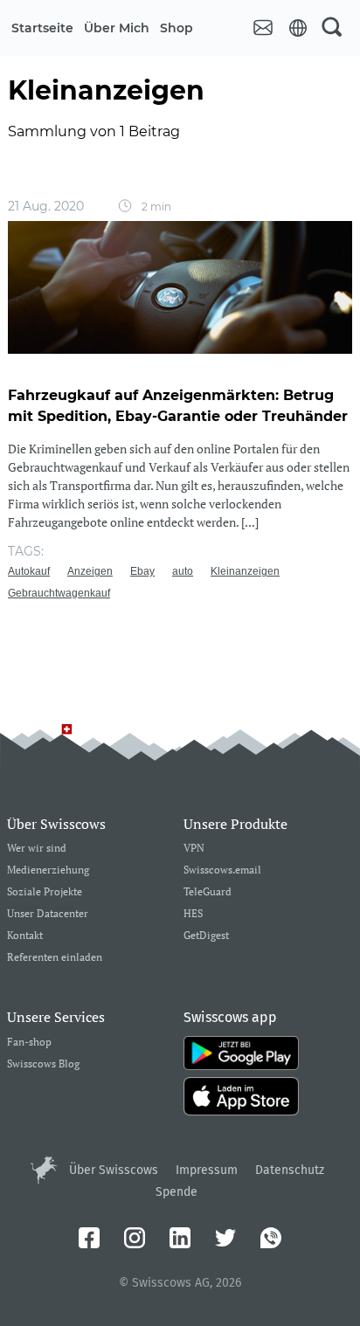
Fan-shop (29, 1042)
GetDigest (206, 936)
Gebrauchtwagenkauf (59, 593)
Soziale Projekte (44, 892)
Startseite (42, 28)
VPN (193, 848)
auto (182, 571)
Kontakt (25, 936)
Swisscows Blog (43, 1064)
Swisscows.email (222, 870)
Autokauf (29, 571)
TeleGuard (207, 892)
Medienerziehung (48, 870)
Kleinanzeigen (245, 571)
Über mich (116, 28)
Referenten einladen (54, 957)
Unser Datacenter (47, 914)
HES (193, 914)
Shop (176, 28)
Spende (176, 1191)
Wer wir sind (36, 848)
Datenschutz (289, 1170)
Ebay (142, 571)
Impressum (207, 1170)
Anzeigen (90, 571)
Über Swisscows (113, 1170)
